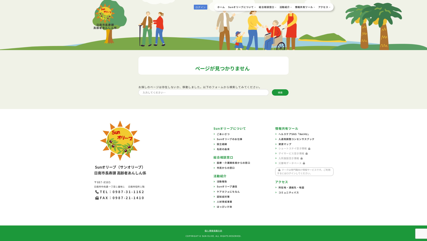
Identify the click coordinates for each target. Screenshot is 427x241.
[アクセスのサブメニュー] (329, 7)
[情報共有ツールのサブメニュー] (314, 7)
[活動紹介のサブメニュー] (291, 7)
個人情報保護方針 (213, 230)
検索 (280, 92)
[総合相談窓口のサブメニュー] (275, 7)
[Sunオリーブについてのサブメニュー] (255, 7)
